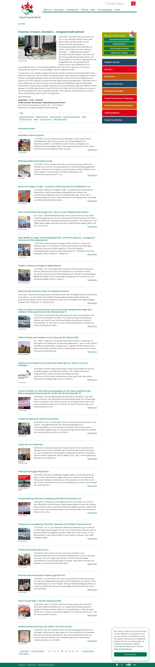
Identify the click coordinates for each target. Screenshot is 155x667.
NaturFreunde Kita (113, 120)
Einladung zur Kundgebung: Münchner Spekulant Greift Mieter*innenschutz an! (54, 524)
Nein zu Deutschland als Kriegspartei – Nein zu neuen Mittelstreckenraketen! (53, 212)
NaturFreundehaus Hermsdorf (119, 105)
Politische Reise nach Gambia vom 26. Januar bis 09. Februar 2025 (48, 337)
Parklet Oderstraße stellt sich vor (33, 549)
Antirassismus (46, 119)
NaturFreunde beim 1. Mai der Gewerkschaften (40, 600)
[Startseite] (27, 8)
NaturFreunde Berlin (71, 117)
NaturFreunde (55, 117)
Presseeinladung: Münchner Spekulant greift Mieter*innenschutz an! (49, 498)
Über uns (48, 9)
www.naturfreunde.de (46, 665)
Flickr (134, 665)
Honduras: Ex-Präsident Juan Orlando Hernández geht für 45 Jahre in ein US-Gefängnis (53, 364)
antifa (84, 117)
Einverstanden (130, 654)
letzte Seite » (24, 653)
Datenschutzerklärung (123, 649)
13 (66, 651)
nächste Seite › (88, 651)
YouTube (128, 665)
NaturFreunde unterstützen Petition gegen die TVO (41, 575)
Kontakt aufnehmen (114, 83)
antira (36, 119)
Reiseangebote (119, 44)
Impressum (22, 665)
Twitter (122, 665)
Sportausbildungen (119, 48)
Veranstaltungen (105, 9)
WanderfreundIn (60, 119)
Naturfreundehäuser (119, 39)
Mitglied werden (112, 62)
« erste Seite (24, 651)
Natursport (59, 9)
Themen (84, 9)
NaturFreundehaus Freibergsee (119, 98)
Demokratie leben (26, 117)
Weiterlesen (92, 150)
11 (58, 651)
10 (55, 651)
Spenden (109, 69)
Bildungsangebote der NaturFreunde (35, 161)
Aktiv (93, 9)
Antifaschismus (25, 119)
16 (77, 651)
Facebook (117, 665)
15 (73, 651)
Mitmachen (110, 76)
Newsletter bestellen (114, 91)
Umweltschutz (72, 9)
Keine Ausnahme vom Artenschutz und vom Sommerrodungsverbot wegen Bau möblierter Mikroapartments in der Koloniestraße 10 (55, 310)
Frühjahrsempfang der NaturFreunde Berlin (38, 418)
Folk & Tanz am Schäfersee (30, 444)
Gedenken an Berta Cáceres (31, 135)
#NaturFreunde (42, 117)
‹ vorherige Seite (37, 651)
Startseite (21, 23)
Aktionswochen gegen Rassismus (33, 471)
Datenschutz (32, 665)
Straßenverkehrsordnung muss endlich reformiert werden (45, 626)
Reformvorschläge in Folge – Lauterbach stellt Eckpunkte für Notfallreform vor (54, 186)
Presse (117, 9)
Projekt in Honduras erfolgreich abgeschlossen (39, 265)
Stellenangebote (112, 112)
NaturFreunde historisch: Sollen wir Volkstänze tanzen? (43, 291)
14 (69, 651)
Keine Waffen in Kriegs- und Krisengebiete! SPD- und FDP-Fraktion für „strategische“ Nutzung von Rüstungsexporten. (56, 238)
